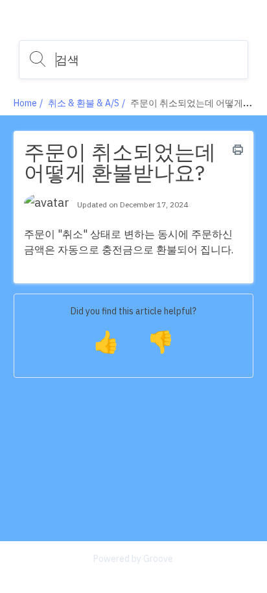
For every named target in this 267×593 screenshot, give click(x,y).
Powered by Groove (133, 558)
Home (25, 103)
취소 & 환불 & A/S (83, 103)
